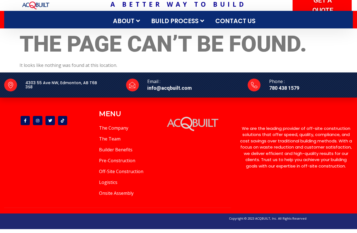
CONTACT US (235, 21)
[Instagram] (37, 120)
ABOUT (123, 21)
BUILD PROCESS (175, 21)
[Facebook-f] (25, 120)
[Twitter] (50, 120)
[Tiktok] (62, 120)
